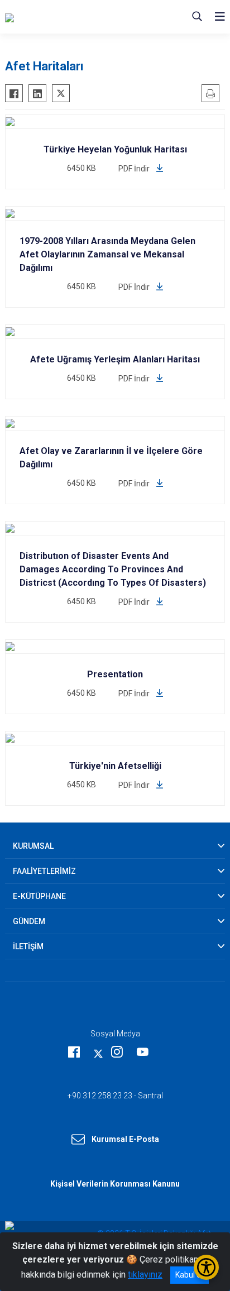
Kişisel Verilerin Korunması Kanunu (115, 1184)
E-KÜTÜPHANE (39, 896)
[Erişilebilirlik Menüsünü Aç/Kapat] (206, 1267)
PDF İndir (134, 168)
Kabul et (189, 1274)
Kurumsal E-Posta (125, 1139)
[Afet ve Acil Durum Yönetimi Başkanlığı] (76, 16)
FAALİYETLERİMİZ (44, 871)
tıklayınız (145, 1274)
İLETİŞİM (28, 946)
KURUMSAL (33, 845)
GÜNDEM (29, 921)
